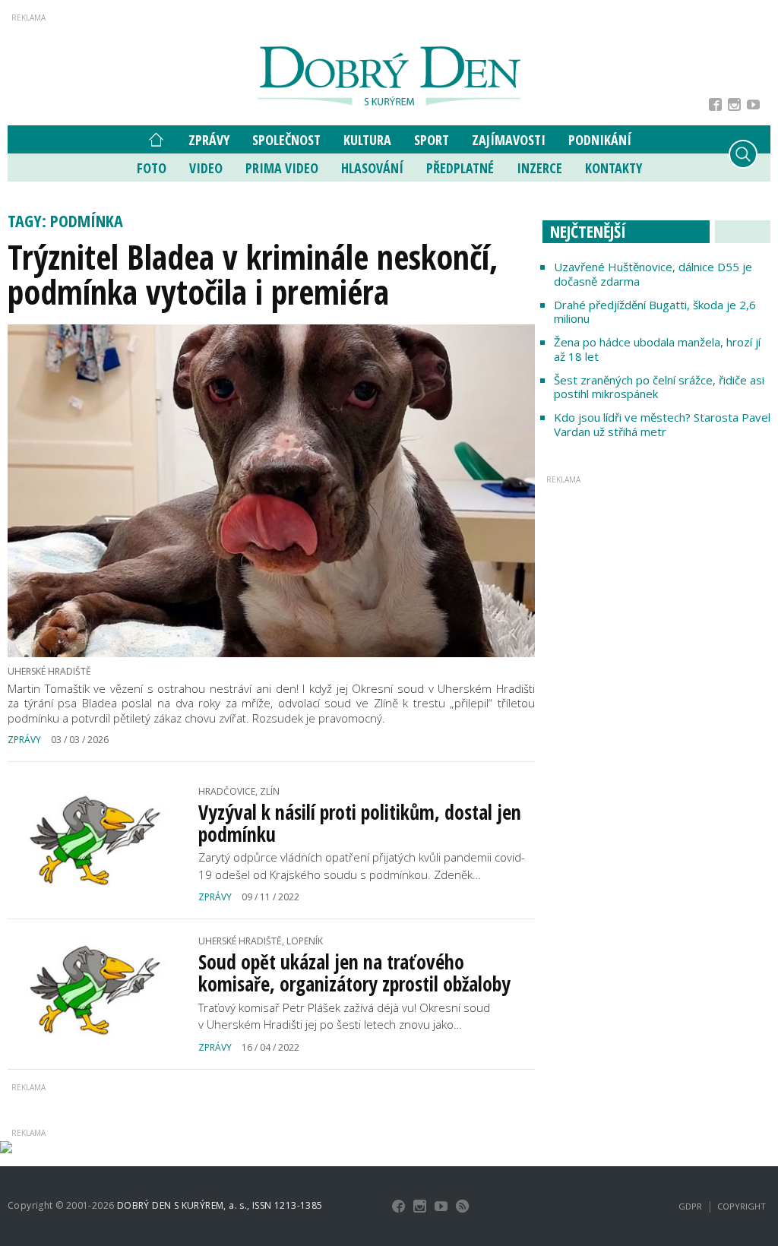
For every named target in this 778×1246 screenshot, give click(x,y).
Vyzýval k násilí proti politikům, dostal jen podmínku (359, 823)
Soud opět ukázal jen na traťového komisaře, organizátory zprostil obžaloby (354, 973)
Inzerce (539, 168)
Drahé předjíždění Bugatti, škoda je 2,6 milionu (655, 312)
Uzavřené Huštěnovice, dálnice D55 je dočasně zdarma (653, 274)
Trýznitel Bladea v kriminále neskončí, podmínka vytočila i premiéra (253, 274)
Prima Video (281, 168)
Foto (151, 168)
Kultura (367, 140)
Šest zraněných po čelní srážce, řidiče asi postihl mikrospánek (659, 387)
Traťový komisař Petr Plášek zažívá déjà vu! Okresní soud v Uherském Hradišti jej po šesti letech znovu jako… (344, 1016)
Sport (431, 140)
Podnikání (599, 140)
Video (206, 168)
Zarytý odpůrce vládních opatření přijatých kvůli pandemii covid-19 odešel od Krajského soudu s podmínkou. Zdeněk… (361, 865)
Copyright (741, 1206)
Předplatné (460, 168)
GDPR (690, 1206)
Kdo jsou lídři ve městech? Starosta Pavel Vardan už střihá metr (662, 424)
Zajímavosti (509, 140)
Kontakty (613, 168)
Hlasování (372, 168)
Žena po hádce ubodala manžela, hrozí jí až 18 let (657, 349)
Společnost (286, 140)
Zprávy (208, 140)
